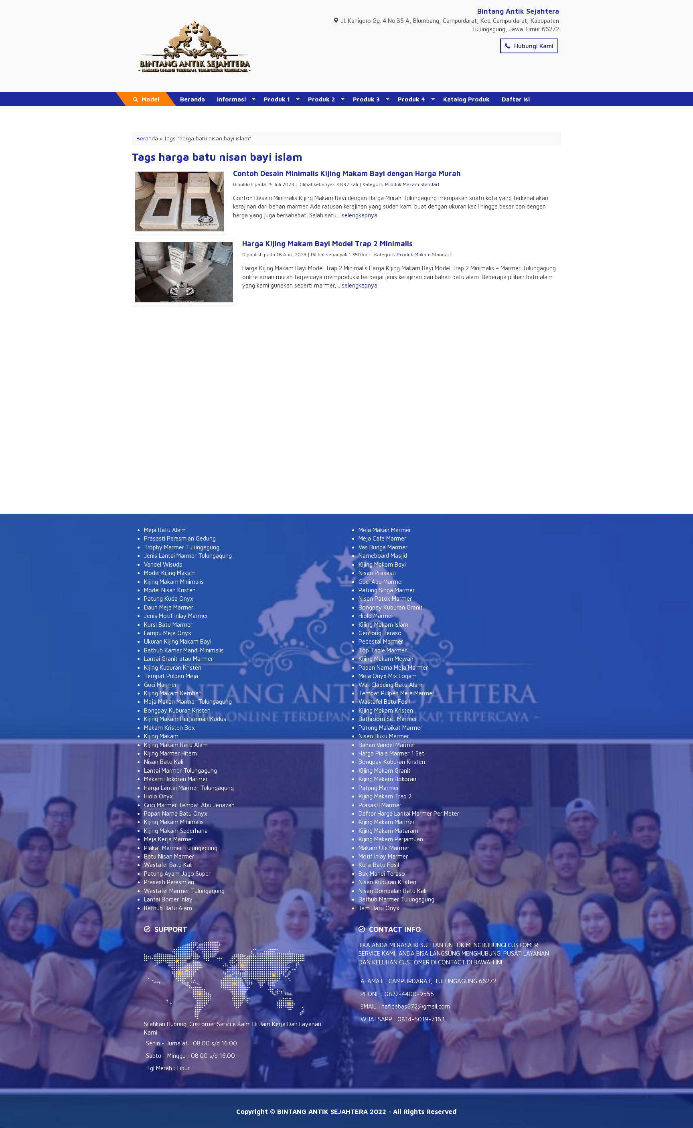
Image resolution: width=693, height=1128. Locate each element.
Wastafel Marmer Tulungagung (184, 890)
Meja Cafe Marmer (382, 538)
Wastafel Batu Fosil (384, 701)
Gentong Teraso (380, 633)
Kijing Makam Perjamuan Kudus (185, 718)
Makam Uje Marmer (384, 847)
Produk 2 (321, 99)
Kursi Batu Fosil (379, 864)
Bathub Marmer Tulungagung (396, 899)
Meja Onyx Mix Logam (388, 675)
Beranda (192, 99)
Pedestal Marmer (381, 641)
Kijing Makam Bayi (382, 564)
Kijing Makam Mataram (388, 830)
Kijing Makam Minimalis (174, 581)
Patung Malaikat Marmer (390, 727)
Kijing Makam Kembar (172, 693)
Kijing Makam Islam (383, 624)
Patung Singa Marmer (387, 590)
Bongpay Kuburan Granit (391, 607)
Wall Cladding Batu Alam (391, 684)
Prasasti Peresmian (169, 882)
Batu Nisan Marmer (169, 856)
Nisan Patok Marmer (385, 598)
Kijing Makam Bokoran (387, 779)
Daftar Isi (516, 99)
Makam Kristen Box (169, 727)
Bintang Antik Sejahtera (518, 11)
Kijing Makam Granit (385, 770)
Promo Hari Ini (201, 113)
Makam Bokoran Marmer (176, 779)
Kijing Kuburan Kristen (172, 667)
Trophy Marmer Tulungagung (181, 547)
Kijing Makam (161, 736)
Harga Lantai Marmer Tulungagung (189, 787)
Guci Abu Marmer (381, 581)
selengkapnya (359, 215)
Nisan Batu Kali (163, 761)
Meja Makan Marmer (385, 530)
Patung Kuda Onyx (168, 598)
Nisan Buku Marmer (384, 736)
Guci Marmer (160, 684)
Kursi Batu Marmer (168, 624)
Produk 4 (411, 99)
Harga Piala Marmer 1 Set (391, 753)
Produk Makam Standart (412, 184)
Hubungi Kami (533, 46)
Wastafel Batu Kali (168, 864)
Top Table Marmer (383, 650)
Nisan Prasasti (377, 572)
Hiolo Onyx (158, 796)
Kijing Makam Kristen (386, 710)
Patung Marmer (379, 787)
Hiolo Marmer (376, 615)
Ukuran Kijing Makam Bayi (177, 641)
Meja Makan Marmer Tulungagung (188, 701)
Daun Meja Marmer (168, 607)
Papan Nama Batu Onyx (175, 813)
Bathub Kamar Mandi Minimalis (184, 650)
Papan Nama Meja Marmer (393, 667)
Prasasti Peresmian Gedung (180, 538)
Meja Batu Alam (165, 530)
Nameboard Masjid (383, 555)
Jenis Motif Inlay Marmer (176, 615)
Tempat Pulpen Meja (171, 675)
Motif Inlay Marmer (383, 856)
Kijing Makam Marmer (387, 821)
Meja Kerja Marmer (168, 839)
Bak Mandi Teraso (382, 873)
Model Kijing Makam (170, 572)
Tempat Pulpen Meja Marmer (396, 693)
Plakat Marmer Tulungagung (180, 847)
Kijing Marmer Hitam (170, 753)
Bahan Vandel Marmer (387, 744)
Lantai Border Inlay (168, 899)
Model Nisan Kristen (170, 590)
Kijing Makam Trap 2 (385, 796)
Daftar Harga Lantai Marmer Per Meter (409, 813)
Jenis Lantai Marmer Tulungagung (188, 555)
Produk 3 (366, 99)
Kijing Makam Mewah (386, 658)
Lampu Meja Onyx (167, 633)
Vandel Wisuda (163, 564)
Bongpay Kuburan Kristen (177, 710)
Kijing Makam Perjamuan (391, 839)
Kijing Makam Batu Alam (176, 744)
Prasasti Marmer (380, 805)
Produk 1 (277, 99)
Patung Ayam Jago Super (177, 873)
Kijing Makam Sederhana (176, 830)
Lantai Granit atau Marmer (178, 658)
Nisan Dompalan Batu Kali (392, 890)
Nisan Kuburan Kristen (387, 882)
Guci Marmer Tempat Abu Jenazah (189, 805)
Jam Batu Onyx (379, 908)
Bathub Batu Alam (168, 908)
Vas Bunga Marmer (383, 547)
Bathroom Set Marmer (388, 718)
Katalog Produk (466, 99)
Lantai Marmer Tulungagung (180, 770)
